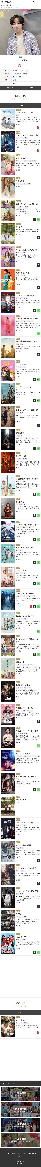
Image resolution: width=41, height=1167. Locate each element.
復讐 (21, 344)
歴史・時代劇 (32, 161)
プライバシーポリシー (29, 1153)
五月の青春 (20, 181)
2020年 (18, 201)
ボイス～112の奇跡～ (24, 754)
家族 (17, 390)
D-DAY (18, 914)
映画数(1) (20, 1012)
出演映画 (31, 87)
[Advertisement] (20, 976)
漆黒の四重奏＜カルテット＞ (27, 777)
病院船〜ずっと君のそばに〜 (27, 616)
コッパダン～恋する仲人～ (26, 296)
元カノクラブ (21, 937)
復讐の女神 (20, 433)
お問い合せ (20, 1156)
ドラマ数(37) (20, 105)
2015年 (18, 911)
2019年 (18, 270)
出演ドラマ (10, 87)
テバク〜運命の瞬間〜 (24, 845)
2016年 (18, 773)
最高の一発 (20, 662)
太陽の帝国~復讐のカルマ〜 (26, 341)
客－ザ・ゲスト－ (22, 456)
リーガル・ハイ (22, 364)
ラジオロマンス (22, 570)
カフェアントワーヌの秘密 (26, 868)
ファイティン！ (22, 1020)
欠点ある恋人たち (22, 273)
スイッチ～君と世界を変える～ (28, 525)
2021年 (18, 155)
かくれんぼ (20, 502)
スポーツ (26, 1022)
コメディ (22, 252)
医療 (25, 619)
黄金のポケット (22, 799)
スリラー (18, 458)
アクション (23, 527)
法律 (24, 367)
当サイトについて (16, 1153)
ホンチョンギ (21, 158)
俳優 (20, 56)
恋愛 (17, 115)
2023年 (18, 109)
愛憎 (25, 504)
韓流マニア (6, 2)
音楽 (26, 138)
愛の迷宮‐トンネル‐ (23, 685)
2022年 (18, 132)
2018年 (18, 407)
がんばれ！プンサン (23, 387)
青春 (29, 183)
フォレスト (20, 227)
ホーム (8, 1153)
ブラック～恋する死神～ (25, 593)
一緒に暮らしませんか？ (25, 548)
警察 (21, 687)
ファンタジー (19, 138)
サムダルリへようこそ (24, 112)
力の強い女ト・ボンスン (25, 708)
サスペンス (19, 435)
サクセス (26, 206)
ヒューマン (23, 183)
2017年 (18, 590)
